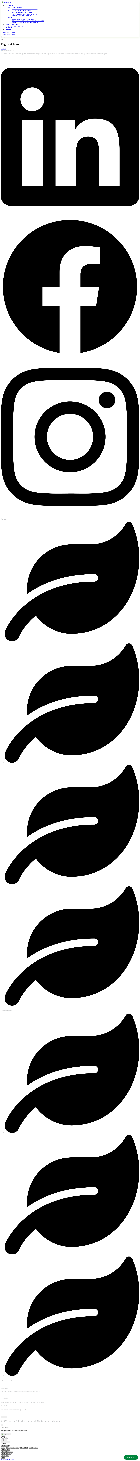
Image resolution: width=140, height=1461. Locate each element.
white (7, 1447)
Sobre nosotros (12, 24)
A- (2, 1440)
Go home (3, 49)
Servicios (9, 5)
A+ (5, 1440)
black (3, 1447)
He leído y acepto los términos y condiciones (16, 1413)
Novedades (10, 27)
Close (3, 1436)
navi (36, 1447)
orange (26, 1447)
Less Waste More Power (23, 19)
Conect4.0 (66, 1421)
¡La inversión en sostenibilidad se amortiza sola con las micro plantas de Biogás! (32, 1385)
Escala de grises (6, 1453)
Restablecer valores (7, 1451)
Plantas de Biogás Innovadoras (27, 22)
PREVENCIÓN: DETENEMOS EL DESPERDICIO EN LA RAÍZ (27, 1395)
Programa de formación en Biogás (28, 21)
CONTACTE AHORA (8, 32)
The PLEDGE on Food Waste (24, 14)
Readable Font (6, 1442)
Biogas (11, 17)
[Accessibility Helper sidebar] (6, 1434)
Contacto (9, 29)
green (12, 1447)
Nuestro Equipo (15, 26)
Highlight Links (6, 1449)
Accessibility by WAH (7, 1459)
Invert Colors (5, 1455)
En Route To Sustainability (24, 9)
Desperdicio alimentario (19, 10)
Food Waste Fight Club (23, 12)
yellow (31, 1447)
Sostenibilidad (15, 7)
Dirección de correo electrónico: (10, 1410)
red (21, 1447)
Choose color (5, 1445)
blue (17, 1447)
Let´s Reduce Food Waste (24, 16)
